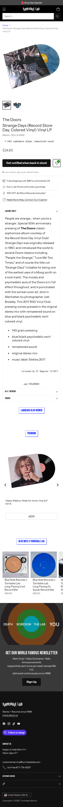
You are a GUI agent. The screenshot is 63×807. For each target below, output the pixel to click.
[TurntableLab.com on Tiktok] (14, 724)
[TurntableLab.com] (31, 9)
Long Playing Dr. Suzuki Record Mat (43, 588)
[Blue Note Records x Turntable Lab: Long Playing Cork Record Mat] (15, 565)
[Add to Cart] (26, 574)
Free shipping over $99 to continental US (28, 180)
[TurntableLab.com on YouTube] (18, 724)
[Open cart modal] (58, 9)
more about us (10, 715)
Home (5, 25)
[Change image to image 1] (6, 105)
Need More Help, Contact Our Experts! (27, 199)
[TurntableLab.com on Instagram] (9, 724)
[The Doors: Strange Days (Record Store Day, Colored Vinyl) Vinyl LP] (31, 66)
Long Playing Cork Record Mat (15, 588)
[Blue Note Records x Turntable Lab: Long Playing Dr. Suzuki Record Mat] (44, 565)
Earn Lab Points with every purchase (26, 186)
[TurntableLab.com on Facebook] (4, 724)
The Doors (11, 119)
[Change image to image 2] (17, 105)
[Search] (57, 16)
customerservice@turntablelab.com (21, 762)
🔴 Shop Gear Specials (31, 2)
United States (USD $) (18, 795)
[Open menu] (4, 9)
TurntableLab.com (28, 800)
